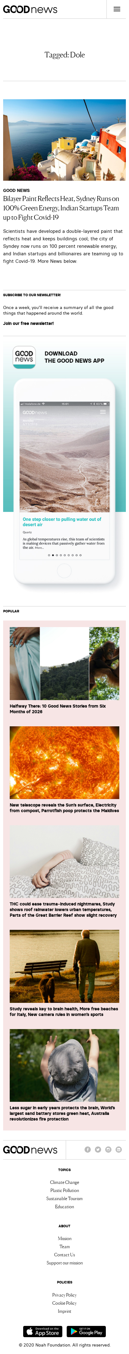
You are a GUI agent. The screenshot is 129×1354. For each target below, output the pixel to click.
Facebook (88, 1152)
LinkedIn (119, 1152)
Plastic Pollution (64, 1190)
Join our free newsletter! (28, 323)
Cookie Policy (64, 1303)
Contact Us (64, 1254)
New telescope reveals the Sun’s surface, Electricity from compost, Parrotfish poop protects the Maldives (64, 807)
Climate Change (64, 1182)
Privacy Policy (64, 1295)
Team (64, 1246)
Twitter (98, 1152)
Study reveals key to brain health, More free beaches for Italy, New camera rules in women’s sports (64, 1011)
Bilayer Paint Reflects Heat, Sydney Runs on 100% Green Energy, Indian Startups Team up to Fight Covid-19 (61, 207)
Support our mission (65, 1262)
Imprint (64, 1311)
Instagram (108, 1152)
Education (64, 1206)
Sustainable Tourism (64, 1198)
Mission (64, 1238)
